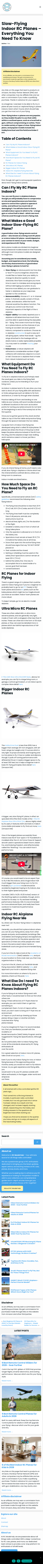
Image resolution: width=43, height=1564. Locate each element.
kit (23, 589)
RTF (24, 587)
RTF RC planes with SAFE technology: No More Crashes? (24, 1252)
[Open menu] (40, 7)
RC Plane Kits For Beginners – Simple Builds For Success (31, 1323)
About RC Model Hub (12, 1188)
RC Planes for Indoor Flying (16, 163)
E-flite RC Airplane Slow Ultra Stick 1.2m (21, 820)
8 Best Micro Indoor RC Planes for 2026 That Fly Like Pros (25, 1233)
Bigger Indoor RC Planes (15, 168)
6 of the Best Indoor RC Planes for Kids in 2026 (25, 1223)
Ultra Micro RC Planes (14, 165)
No (19, 1561)
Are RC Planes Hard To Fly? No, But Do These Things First (25, 1272)
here (21, 684)
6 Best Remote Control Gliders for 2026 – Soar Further (25, 1204)
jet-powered (16, 885)
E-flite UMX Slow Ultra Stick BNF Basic (16, 677)
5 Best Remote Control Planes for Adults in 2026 (25, 1214)
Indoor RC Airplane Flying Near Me (19, 171)
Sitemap (4, 1526)
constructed (20, 333)
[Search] (37, 1142)
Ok (14, 1561)
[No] (41, 1558)
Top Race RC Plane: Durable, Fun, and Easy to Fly (24, 1262)
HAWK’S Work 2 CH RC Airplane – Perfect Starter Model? (24, 1281)
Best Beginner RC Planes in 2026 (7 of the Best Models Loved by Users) (12, 1323)
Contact (4, 1522)
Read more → (7, 1381)
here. (27, 976)
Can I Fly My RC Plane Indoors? (18, 144)
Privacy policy (26, 1561)
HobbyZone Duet (11, 745)
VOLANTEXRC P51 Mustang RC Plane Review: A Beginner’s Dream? (26, 1243)
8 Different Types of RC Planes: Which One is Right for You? (24, 1291)
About (3, 1518)
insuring (30, 343)
